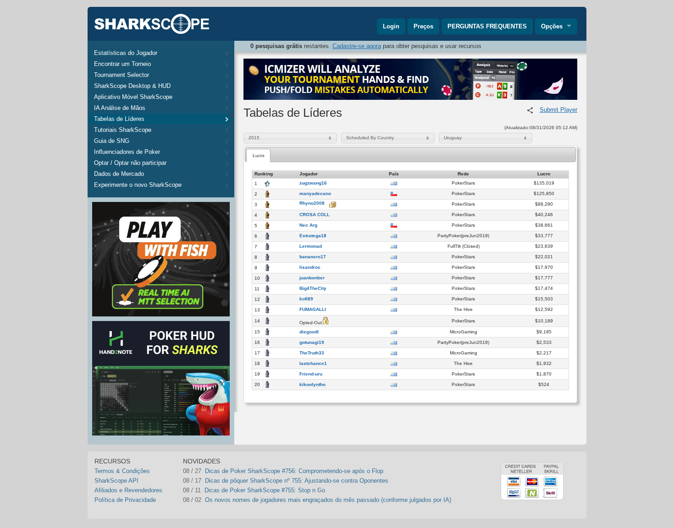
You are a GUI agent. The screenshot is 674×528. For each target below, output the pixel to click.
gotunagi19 (311, 342)
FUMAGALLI (312, 309)
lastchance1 (313, 363)
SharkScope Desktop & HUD (132, 85)
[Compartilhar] (530, 110)
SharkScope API (116, 480)
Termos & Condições (122, 471)
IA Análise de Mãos (119, 107)
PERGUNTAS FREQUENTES (487, 26)
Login (391, 26)
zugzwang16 (313, 183)
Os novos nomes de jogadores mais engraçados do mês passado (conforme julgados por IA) (328, 499)
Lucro (259, 155)
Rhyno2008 (312, 203)
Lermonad (310, 246)
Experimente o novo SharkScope (138, 184)
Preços (423, 26)
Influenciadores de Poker (127, 151)
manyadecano (315, 193)
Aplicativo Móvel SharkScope (133, 96)
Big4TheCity (312, 288)
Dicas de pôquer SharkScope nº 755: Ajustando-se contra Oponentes (296, 480)
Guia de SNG (111, 140)
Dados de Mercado (119, 173)
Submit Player (558, 110)
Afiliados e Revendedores (128, 490)
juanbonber (312, 278)
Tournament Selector (121, 74)
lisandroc (309, 267)
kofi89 (306, 299)
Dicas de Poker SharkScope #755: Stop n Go (264, 490)
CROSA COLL (314, 214)
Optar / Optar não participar (130, 162)
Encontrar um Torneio (122, 63)
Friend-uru (310, 374)
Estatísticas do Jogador (125, 52)
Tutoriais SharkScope (122, 129)
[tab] (258, 155)
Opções (552, 26)
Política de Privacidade (125, 499)
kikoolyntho (312, 384)
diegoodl (309, 332)
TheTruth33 (311, 353)
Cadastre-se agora (356, 46)
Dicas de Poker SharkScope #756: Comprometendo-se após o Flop (294, 471)
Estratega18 (312, 236)
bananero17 (312, 257)
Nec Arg (308, 225)
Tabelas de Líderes (119, 118)
